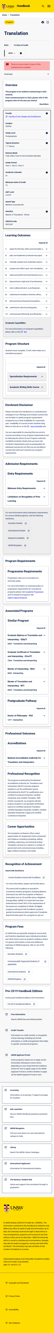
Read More (44, 104)
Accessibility (14, 1310)
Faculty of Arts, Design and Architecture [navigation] (25, 116)
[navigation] (17, 523)
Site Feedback (14, 1323)
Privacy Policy (14, 1296)
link (25, 332)
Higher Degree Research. (18, 598)
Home (4, 15)
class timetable (36, 426)
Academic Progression (34, 592)
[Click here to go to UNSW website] (8, 7)
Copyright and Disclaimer (19, 1283)
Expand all (43, 243)
